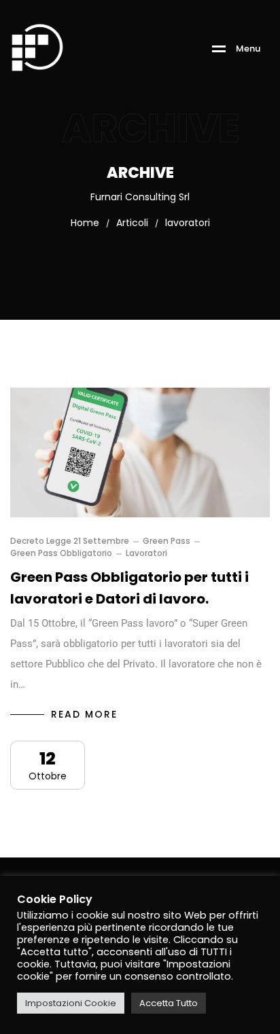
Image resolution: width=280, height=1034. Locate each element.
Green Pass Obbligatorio (61, 553)
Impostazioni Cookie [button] (70, 1003)
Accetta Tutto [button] (168, 1003)
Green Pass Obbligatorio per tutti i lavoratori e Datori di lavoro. (129, 588)
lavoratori (146, 553)
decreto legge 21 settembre (69, 541)
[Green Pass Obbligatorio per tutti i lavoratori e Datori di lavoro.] (140, 452)
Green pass (166, 541)
